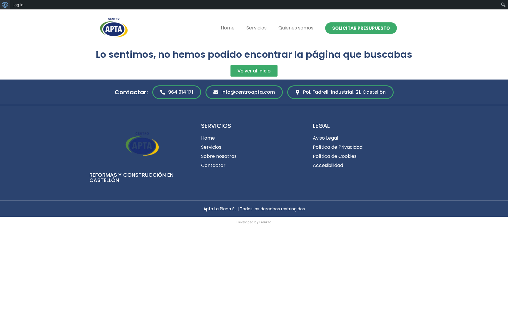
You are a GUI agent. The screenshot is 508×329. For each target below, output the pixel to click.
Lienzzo (265, 222)
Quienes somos (295, 27)
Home (228, 27)
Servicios (256, 27)
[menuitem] (5, 4)
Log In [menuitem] (18, 4)
